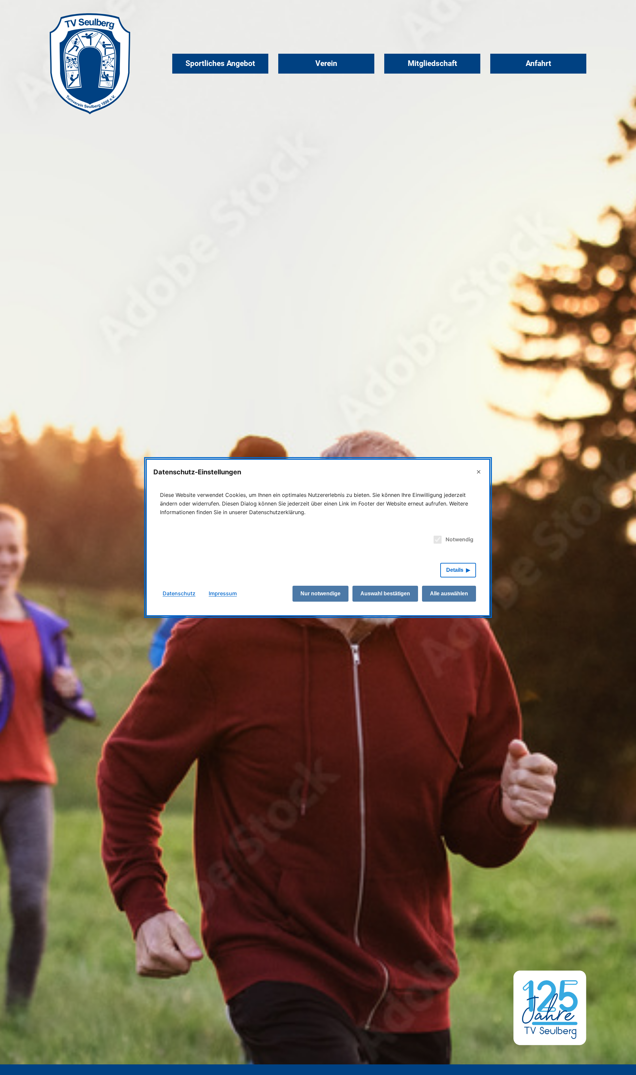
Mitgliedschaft (432, 63)
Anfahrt (538, 63)
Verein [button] (326, 63)
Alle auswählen (449, 593)
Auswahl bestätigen (385, 593)
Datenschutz (179, 593)
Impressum (223, 593)
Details (454, 570)
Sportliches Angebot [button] (220, 63)
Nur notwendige (320, 593)
